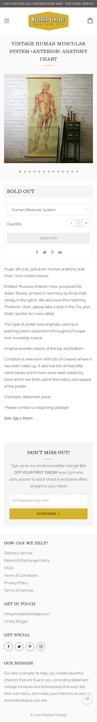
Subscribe (46, 513)
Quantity (14, 224)
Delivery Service (18, 553)
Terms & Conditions (21, 575)
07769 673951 (16, 621)
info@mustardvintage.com (27, 614)
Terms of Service (18, 590)
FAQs (8, 568)
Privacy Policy (16, 583)
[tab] (20, 172)
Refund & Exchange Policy (27, 560)
